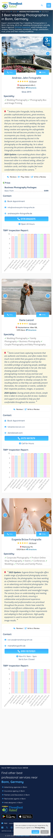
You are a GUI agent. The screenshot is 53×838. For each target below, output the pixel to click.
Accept (35, 832)
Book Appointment (16, 201)
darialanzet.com (15, 433)
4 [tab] (28, 66)
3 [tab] (26, 66)
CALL (11, 72)
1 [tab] (22, 66)
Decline (44, 832)
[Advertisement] (26, 738)
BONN (15, 12)
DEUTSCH (45, 12)
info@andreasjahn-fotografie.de (21, 207)
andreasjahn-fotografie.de (20, 213)
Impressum (6, 831)
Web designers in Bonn (13, 802)
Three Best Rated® (22, 836)
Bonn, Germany (12, 782)
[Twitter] (7, 827)
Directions (32, 88)
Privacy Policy (40, 828)
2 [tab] (24, 66)
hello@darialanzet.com (16, 427)
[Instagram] (11, 827)
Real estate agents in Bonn (15, 799)
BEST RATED (6, 12)
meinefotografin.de (16, 645)
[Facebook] (2, 827)
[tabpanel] (26, 55)
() (33, 81)
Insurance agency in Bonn (14, 791)
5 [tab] (30, 66)
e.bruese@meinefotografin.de (20, 640)
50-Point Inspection (22, 27)
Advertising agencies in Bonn (15, 787)
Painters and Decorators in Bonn (17, 795)
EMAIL (43, 72)
